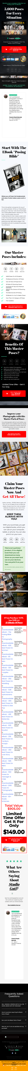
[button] (14, 28)
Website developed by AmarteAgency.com (14, 1057)
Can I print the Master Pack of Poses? (11, 1020)
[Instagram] (15, 1053)
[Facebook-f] (12, 1053)
